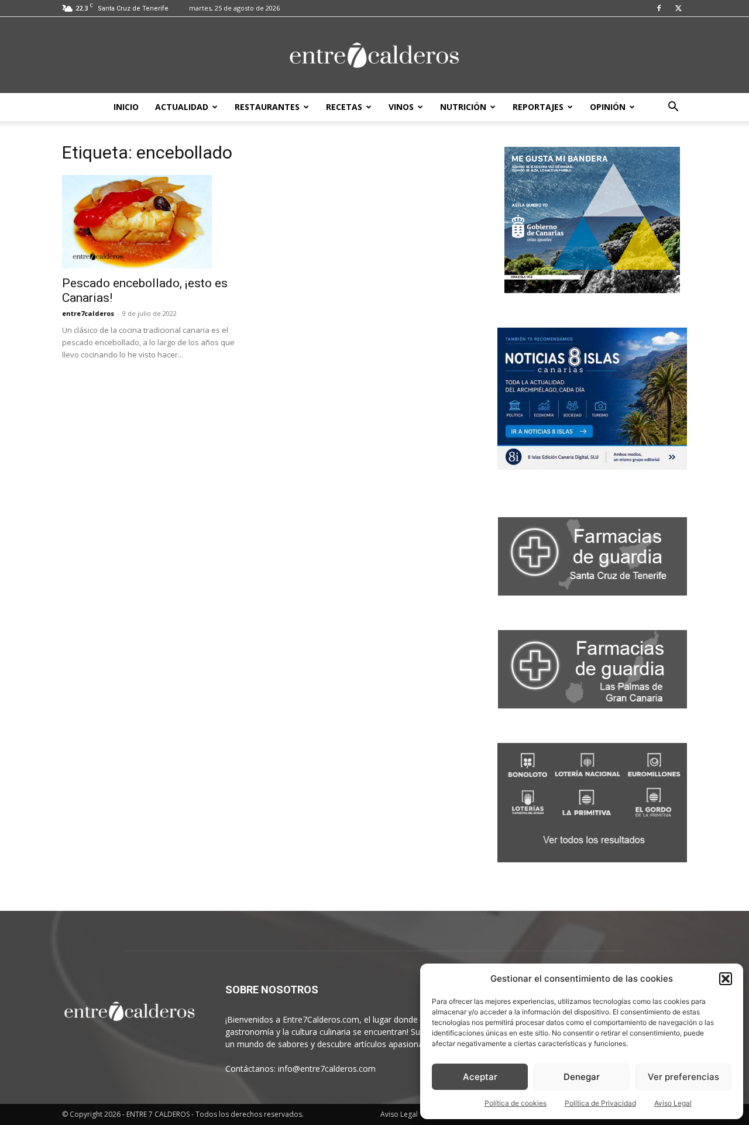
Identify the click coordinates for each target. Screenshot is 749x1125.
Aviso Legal (673, 1103)
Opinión (608, 106)
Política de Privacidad (600, 1103)
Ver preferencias (683, 1076)
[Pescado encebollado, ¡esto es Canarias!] (157, 222)
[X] (678, 8)
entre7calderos (88, 313)
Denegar (582, 1076)
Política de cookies (516, 1103)
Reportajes (538, 106)
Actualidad (181, 106)
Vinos (401, 106)
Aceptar (480, 1076)
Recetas (344, 106)
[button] (725, 979)
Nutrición (463, 106)
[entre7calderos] (374, 56)
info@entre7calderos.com (327, 1068)
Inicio (126, 106)
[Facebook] (659, 8)
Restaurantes (267, 106)
